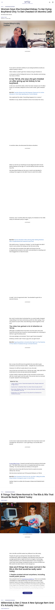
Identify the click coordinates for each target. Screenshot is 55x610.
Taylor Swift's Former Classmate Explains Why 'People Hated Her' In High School (27, 384)
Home (2, 6)
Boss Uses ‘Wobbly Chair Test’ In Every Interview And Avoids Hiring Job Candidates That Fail (28, 390)
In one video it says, (14, 463)
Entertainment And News (10, 6)
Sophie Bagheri (4, 500)
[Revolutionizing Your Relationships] (27, 2)
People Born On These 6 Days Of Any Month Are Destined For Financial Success (26, 393)
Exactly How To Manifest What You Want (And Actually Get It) (26, 387)
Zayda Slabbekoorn (5, 608)
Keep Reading (27, 593)
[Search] (49, 2)
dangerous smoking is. (28, 579)
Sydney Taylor (4, 17)
